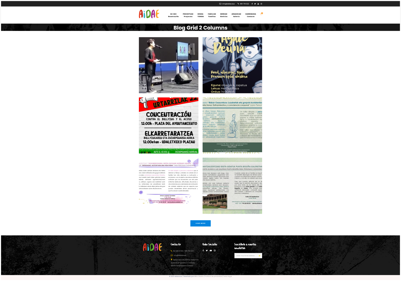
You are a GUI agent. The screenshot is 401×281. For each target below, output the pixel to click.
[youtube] (258, 4)
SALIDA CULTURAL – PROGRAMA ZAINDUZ (233, 203)
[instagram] (261, 4)
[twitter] (255, 4)
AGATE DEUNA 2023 (233, 83)
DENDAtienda (201, 15)
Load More (201, 223)
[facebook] (252, 4)
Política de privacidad (213, 276)
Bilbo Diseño (199, 276)
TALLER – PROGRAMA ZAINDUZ (169, 193)
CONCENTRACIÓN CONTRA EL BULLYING (169, 143)
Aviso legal (228, 276)
